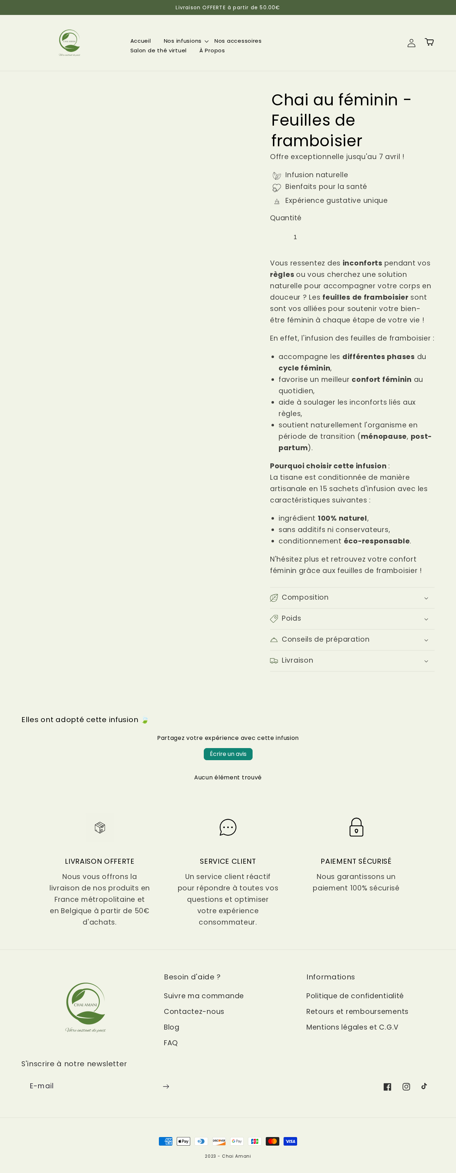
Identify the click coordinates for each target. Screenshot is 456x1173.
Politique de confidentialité (355, 996)
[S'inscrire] (165, 1086)
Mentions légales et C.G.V (352, 1027)
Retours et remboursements (357, 1011)
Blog (172, 1027)
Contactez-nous (194, 1011)
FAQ (171, 1043)
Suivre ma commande (204, 996)
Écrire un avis (228, 754)
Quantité (286, 218)
